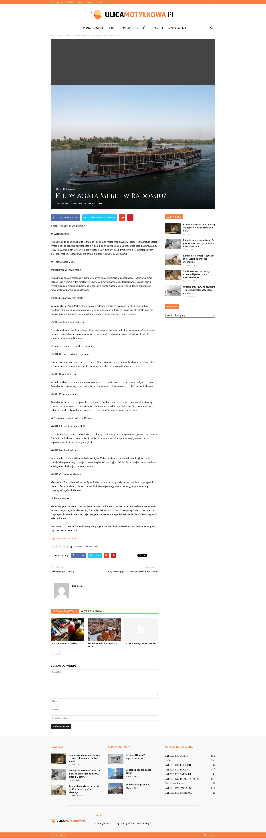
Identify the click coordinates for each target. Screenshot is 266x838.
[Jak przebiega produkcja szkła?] (115, 773)
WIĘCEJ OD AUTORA (91, 611)
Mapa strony (209, 835)
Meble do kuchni (178, 765)
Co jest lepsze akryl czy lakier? (65, 643)
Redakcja (65, 203)
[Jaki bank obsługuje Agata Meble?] (141, 629)
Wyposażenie (177, 28)
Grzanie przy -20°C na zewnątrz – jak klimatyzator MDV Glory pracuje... (199, 290)
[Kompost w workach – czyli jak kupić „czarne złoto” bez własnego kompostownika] (173, 259)
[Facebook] (213, 2)
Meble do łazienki (179, 793)
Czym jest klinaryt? (135, 755)
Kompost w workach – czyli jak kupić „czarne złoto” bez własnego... (198, 259)
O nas (80, 2)
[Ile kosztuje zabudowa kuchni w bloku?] (104, 629)
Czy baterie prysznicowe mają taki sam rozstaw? (133, 571)
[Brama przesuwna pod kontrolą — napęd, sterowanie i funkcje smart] (173, 228)
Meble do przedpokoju (182, 779)
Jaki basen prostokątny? (63, 571)
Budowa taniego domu (137, 784)
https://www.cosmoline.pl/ (63, 538)
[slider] (60, 546)
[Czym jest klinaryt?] (115, 759)
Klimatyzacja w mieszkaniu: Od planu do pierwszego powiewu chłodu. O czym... (198, 243)
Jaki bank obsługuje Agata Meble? (140, 643)
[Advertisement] (133, 62)
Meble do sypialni (178, 788)
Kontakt (99, 2)
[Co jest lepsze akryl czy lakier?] (67, 629)
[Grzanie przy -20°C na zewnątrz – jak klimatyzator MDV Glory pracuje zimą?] (173, 290)
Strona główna (91, 28)
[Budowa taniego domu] (115, 788)
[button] (211, 28)
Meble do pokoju (69, 189)
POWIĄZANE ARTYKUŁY (65, 611)
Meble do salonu (178, 774)
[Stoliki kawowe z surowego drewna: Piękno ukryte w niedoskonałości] (173, 275)
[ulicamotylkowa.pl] (133, 15)
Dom (111, 28)
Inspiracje (126, 28)
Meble (58, 189)
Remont (157, 28)
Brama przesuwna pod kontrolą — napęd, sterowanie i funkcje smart (199, 227)
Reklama (89, 2)
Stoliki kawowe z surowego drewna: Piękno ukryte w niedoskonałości (196, 274)
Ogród (142, 28)
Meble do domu (177, 756)
